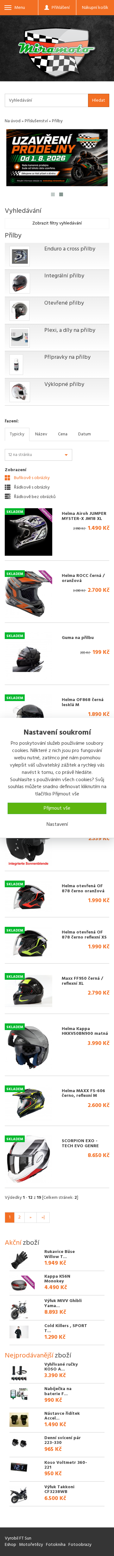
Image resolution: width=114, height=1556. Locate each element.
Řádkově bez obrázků (34, 496)
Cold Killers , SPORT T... (65, 1328)
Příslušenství (36, 121)
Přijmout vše (57, 808)
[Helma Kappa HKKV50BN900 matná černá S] (28, 1047)
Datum (84, 434)
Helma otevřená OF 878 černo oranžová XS (83, 891)
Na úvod (13, 121)
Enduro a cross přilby (69, 249)
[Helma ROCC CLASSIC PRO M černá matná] (28, 842)
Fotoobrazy (80, 1544)
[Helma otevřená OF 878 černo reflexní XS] (28, 942)
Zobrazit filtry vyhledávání (57, 223)
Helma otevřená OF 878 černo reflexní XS (84, 935)
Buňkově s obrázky (31, 477)
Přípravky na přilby (67, 357)
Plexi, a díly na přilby (69, 330)
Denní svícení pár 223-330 (62, 1440)
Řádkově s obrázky (31, 487)
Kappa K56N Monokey (57, 1279)
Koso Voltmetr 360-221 (65, 1465)
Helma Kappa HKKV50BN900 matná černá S (85, 1033)
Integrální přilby (64, 276)
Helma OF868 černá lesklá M (83, 702)
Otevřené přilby (64, 303)
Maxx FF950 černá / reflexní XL (82, 981)
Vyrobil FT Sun (18, 1538)
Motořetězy (31, 1544)
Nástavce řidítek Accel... (62, 1416)
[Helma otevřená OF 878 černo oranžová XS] (28, 896)
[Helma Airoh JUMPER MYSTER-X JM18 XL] (28, 532)
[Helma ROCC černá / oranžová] (28, 594)
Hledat (98, 100)
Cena (62, 434)
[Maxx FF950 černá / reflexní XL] (28, 991)
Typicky (17, 434)
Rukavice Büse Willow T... (59, 1254)
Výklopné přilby (64, 384)
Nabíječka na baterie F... (58, 1391)
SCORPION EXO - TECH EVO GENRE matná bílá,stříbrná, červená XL (83, 1148)
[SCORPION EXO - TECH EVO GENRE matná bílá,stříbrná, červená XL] (28, 1159)
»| (43, 1217)
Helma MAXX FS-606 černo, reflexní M (83, 1093)
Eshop (10, 1544)
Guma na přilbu (78, 638)
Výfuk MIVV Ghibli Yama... (63, 1303)
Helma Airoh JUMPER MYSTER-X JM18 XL (84, 516)
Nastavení (57, 824)
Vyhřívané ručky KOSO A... (61, 1367)
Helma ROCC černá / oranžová (83, 578)
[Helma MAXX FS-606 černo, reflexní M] (28, 1103)
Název (41, 434)
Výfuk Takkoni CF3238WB (59, 1489)
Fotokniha (56, 1544)
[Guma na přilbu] (28, 656)
